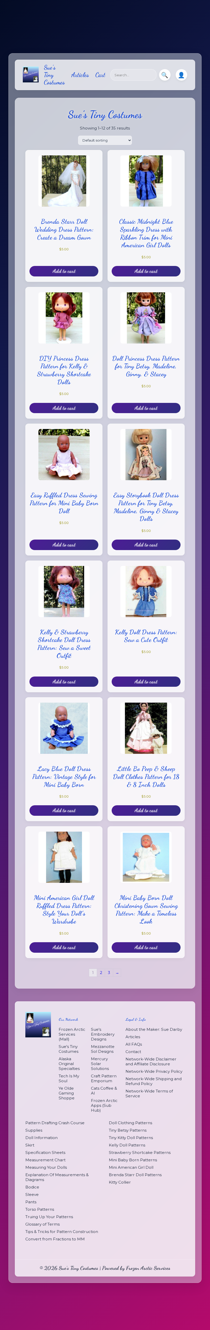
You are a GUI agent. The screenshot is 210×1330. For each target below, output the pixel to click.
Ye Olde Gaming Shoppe (67, 1093)
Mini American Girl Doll (131, 1167)
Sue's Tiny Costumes (68, 1049)
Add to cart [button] (64, 271)
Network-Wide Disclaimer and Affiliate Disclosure (150, 1061)
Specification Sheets (45, 1152)
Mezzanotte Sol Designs (102, 1049)
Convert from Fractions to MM (55, 1239)
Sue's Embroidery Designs (102, 1034)
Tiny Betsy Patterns (127, 1130)
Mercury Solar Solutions (100, 1063)
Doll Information (41, 1137)
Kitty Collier (120, 1182)
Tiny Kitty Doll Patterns (131, 1137)
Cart (100, 75)
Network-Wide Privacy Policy (153, 1071)
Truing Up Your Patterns (49, 1216)
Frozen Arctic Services (148, 1268)
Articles (80, 75)
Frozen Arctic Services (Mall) (72, 1034)
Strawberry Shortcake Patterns (140, 1152)
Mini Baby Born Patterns (133, 1159)
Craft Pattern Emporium (104, 1078)
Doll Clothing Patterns (130, 1122)
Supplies (33, 1130)
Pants (30, 1201)
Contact (133, 1051)
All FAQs (133, 1044)
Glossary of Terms (42, 1224)
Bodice (32, 1187)
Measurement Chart (45, 1159)
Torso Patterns (39, 1209)
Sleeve (32, 1194)
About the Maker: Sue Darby (153, 1029)
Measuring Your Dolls (46, 1167)
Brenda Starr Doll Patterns (135, 1174)
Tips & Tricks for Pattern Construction (61, 1231)
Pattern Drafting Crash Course (55, 1122)
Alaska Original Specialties (69, 1063)
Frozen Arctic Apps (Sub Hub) (104, 1105)
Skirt (29, 1145)
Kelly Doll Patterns (127, 1145)
